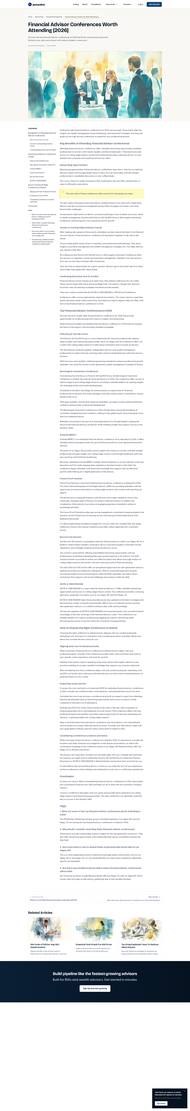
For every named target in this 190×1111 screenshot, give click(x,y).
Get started (161, 1103)
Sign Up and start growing (95, 988)
